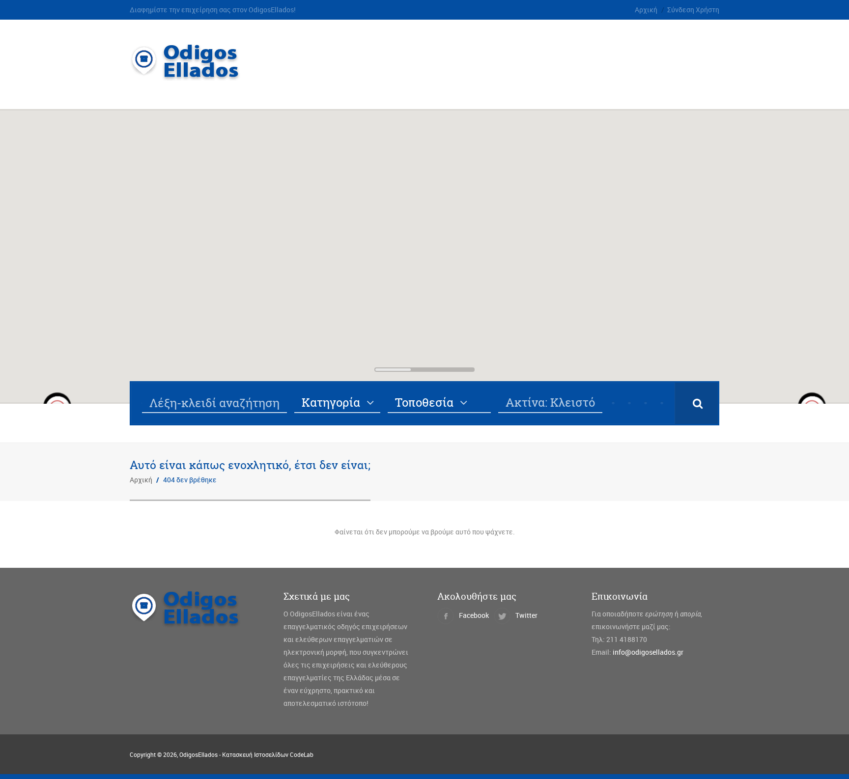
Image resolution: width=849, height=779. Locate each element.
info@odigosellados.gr (648, 652)
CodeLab (301, 754)
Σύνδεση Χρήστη (693, 9)
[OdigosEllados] (192, 75)
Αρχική (646, 9)
